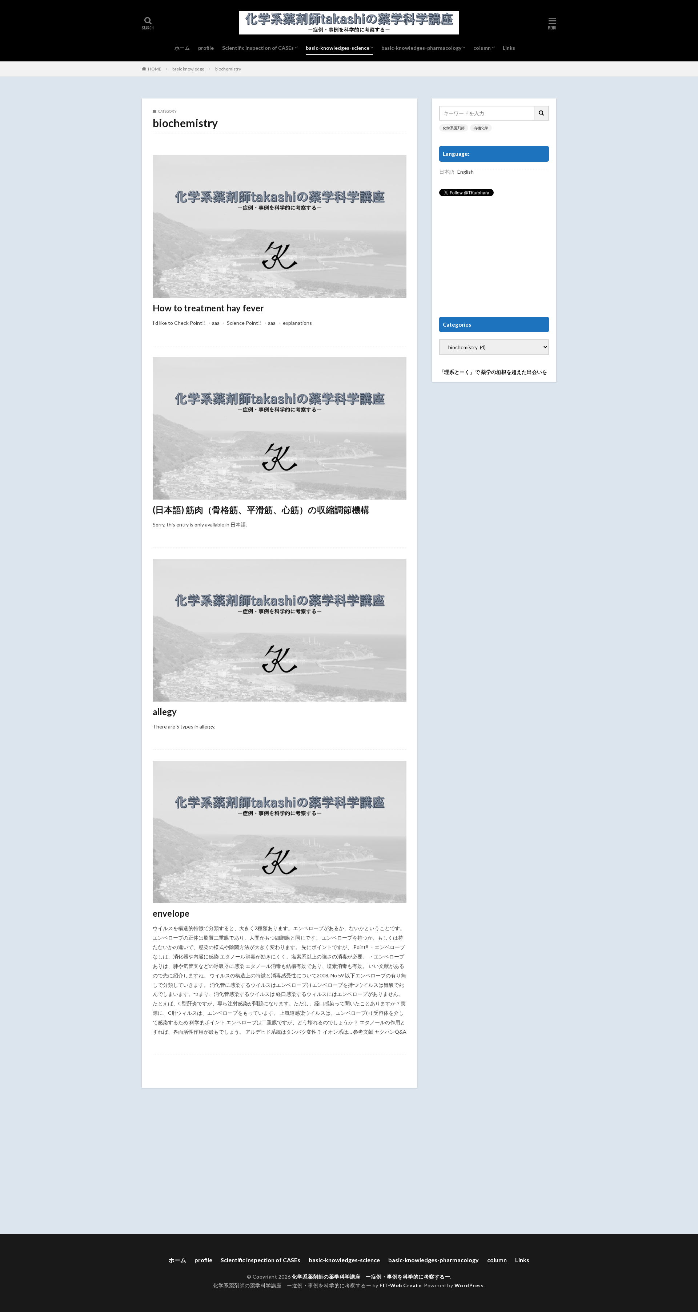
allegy (165, 711)
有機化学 (481, 128)
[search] (541, 113)
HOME (154, 69)
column (482, 48)
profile (206, 48)
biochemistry (228, 69)
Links (509, 48)
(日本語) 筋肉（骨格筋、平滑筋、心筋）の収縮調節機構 (261, 509)
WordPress (469, 1285)
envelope (171, 913)
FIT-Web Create (400, 1285)
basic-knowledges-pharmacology (421, 48)
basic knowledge (188, 69)
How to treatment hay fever (208, 308)
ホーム (182, 48)
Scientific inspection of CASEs (258, 48)
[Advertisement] (494, 256)
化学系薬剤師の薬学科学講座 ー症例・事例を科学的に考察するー (371, 1276)
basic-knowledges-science (337, 48)
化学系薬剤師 (454, 128)
